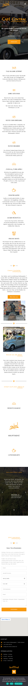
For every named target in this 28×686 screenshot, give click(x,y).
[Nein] (26, 681)
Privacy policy (18, 683)
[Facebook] (14, 672)
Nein (11, 683)
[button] (25, 3)
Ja (7, 683)
